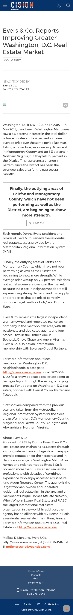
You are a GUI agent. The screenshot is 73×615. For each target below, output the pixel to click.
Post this (38, 223)
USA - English (11, 59)
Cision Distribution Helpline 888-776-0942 (37, 591)
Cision (41, 610)
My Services (35, 582)
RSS (38, 604)
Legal (16, 604)
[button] (58, 5)
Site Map (28, 604)
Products (36, 575)
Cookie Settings (52, 604)
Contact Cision (36, 571)
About (36, 578)
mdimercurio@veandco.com (28, 546)
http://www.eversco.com (22, 372)
